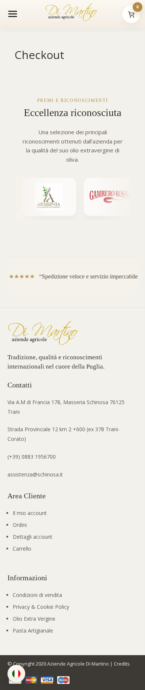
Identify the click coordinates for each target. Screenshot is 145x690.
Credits (122, 663)
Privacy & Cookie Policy (41, 606)
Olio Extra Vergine (34, 618)
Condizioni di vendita (37, 594)
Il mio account (30, 512)
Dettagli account (32, 536)
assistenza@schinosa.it (35, 474)
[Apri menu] (12, 14)
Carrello (22, 548)
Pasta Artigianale (33, 630)
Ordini (20, 524)
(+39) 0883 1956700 (31, 456)
